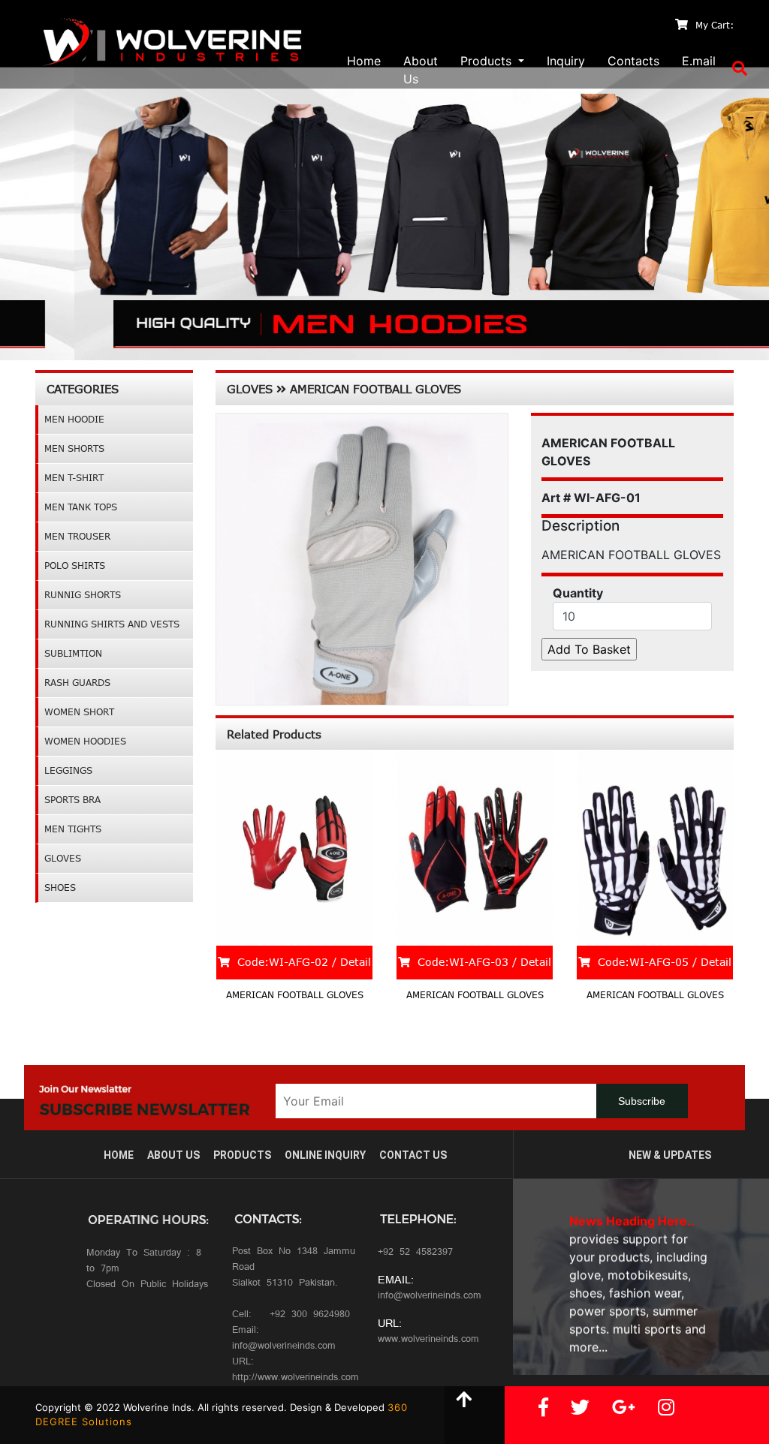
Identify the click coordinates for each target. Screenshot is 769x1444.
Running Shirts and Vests (111, 624)
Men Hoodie (74, 419)
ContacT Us (413, 1155)
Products (242, 1155)
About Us (420, 69)
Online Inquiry (325, 1155)
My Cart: (714, 25)
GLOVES (62, 858)
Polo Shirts (74, 565)
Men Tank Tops (80, 507)
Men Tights (72, 829)
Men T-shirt (74, 477)
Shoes (60, 887)
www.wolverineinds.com (428, 1340)
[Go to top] (464, 1401)
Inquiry (566, 60)
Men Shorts (74, 448)
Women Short (79, 711)
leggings (68, 770)
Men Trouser (77, 536)
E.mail (699, 60)
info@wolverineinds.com (429, 1296)
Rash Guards (77, 682)
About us (173, 1155)
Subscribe (641, 1101)
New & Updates (670, 1155)
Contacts (633, 60)
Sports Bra (72, 799)
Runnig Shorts (82, 594)
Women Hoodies (85, 741)
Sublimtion (73, 653)
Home (364, 60)
